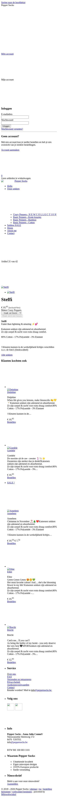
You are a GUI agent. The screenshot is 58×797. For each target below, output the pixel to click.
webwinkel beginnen (22, 791)
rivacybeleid (14, 682)
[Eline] (32, 556)
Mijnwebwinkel (8, 794)
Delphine (11, 392)
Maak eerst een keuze (12, 316)
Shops (10, 228)
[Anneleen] (32, 498)
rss (40, 789)
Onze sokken (13, 188)
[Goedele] (32, 435)
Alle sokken (6, 355)
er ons (12, 674)
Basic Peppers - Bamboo (24, 220)
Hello (9, 186)
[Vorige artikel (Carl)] (29, 248)
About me (12, 230)
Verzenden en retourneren (19, 679)
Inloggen (6, 126)
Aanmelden (12, 784)
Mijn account (7, 54)
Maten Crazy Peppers (11, 310)
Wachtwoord (7, 120)
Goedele (11, 450)
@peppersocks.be (43, 690)
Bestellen (11, 422)
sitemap (33, 789)
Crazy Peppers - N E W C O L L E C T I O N (34, 214)
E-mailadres (6, 114)
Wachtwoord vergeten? (12, 129)
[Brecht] (32, 614)
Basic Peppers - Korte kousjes (27, 217)
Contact (10, 233)
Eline (9, 572)
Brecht (10, 630)
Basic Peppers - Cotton (24, 222)
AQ (10, 676)
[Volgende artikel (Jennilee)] (29, 274)
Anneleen (11, 513)
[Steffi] (5, 287)
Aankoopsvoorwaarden (18, 685)
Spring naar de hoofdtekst (13, 2)
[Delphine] (32, 376)
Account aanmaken (10, 150)
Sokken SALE (14, 225)
